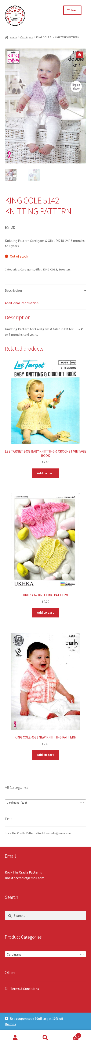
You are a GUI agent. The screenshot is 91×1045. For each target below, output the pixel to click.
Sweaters (64, 269)
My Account (15, 1038)
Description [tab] (13, 290)
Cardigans (26, 37)
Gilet (38, 269)
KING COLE (50, 269)
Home (13, 37)
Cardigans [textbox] (44, 954)
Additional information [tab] (22, 303)
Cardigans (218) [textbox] (44, 802)
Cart (70, 1034)
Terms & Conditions (24, 988)
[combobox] (45, 802)
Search (45, 1038)
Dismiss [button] (10, 1024)
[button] (79, 55)
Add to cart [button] (45, 473)
